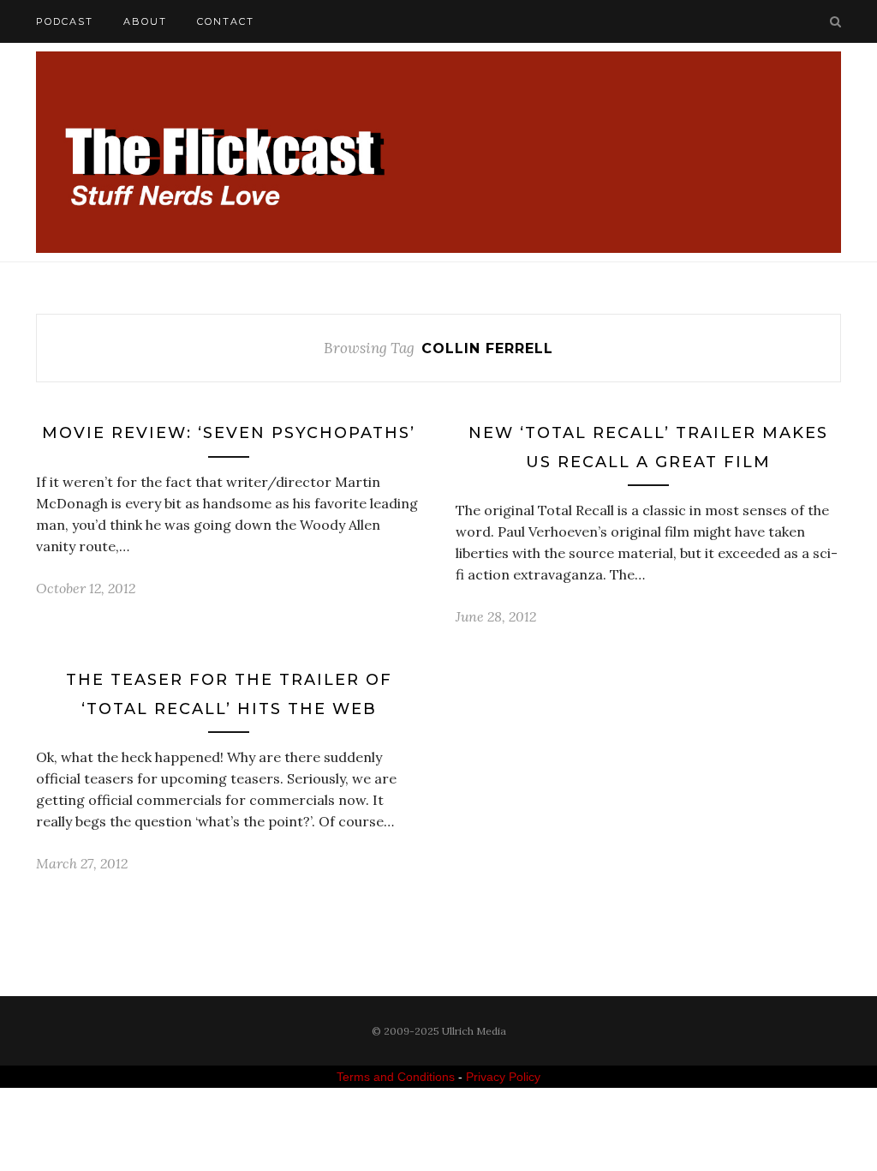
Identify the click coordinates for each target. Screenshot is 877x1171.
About (145, 21)
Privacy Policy (503, 1077)
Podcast (64, 21)
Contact (225, 21)
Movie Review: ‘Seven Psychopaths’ (228, 432)
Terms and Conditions (396, 1077)
